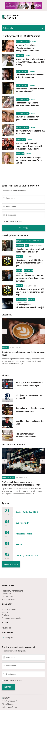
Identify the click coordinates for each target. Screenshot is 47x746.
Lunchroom (6, 593)
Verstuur (23, 228)
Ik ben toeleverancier (13, 221)
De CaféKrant (7, 596)
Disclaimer (6, 615)
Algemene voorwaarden (12, 618)
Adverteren (6, 628)
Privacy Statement (9, 609)
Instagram (9, 637)
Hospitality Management (12, 591)
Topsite (15, 707)
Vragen (5, 612)
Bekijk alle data (11, 564)
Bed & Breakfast (9, 599)
